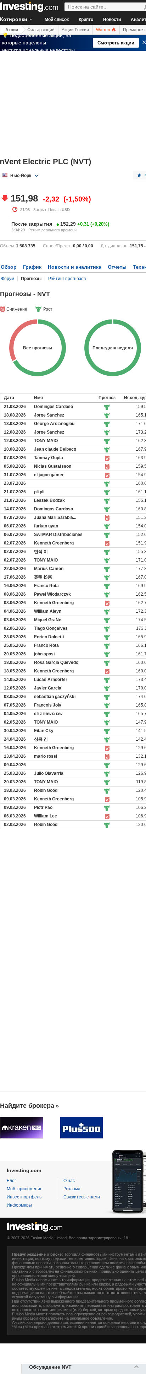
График (32, 267)
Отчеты (117, 267)
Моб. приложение (25, 1188)
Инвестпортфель (24, 1197)
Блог (11, 1180)
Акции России (75, 29)
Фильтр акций (41, 29)
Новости (112, 19)
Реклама (71, 1188)
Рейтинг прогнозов (67, 278)
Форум (7, 278)
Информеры (19, 1205)
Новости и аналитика (74, 267)
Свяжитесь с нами (81, 1197)
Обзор (9, 267)
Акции (11, 29)
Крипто (86, 19)
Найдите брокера (27, 1105)
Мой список (57, 19)
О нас (69, 1180)
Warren (103, 29)
